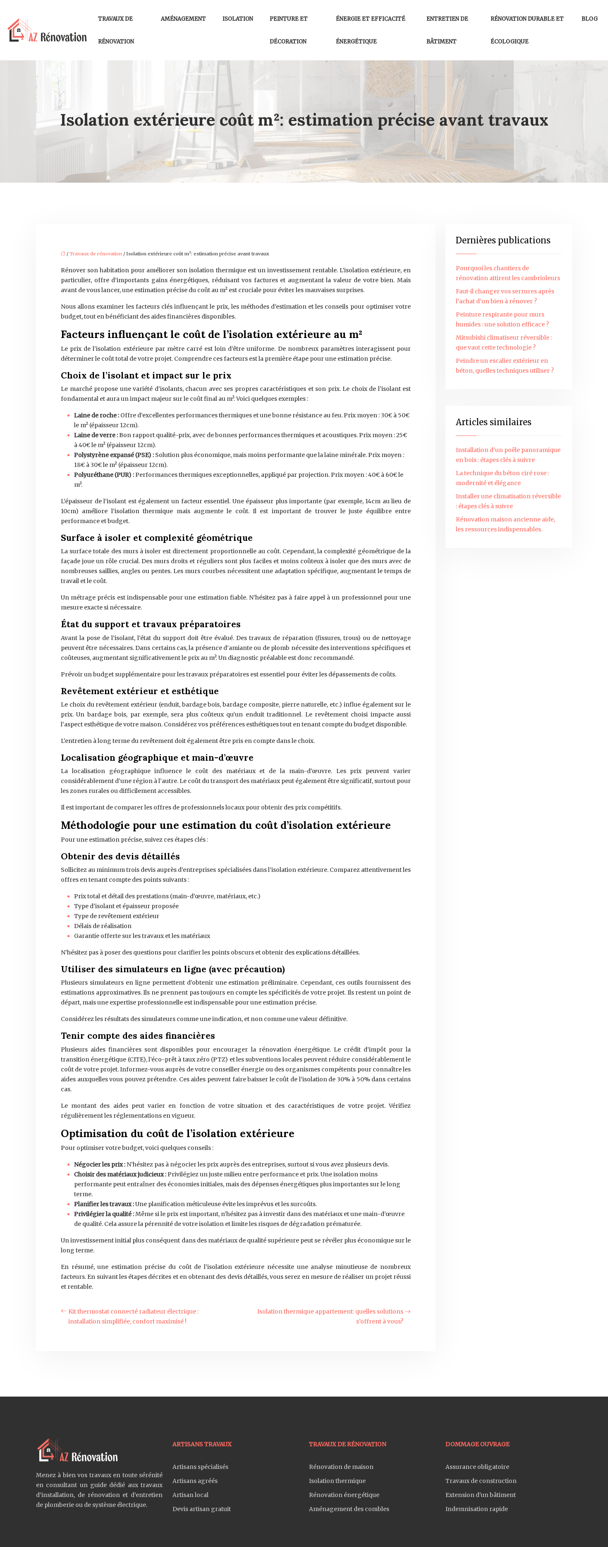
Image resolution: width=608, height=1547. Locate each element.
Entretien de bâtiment (447, 30)
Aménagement (183, 18)
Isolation (238, 18)
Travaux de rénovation (116, 30)
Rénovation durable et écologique (527, 30)
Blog (590, 18)
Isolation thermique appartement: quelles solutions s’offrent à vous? (330, 1316)
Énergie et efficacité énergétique (370, 30)
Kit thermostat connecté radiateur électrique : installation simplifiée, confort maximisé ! (133, 1316)
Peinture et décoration (289, 30)
